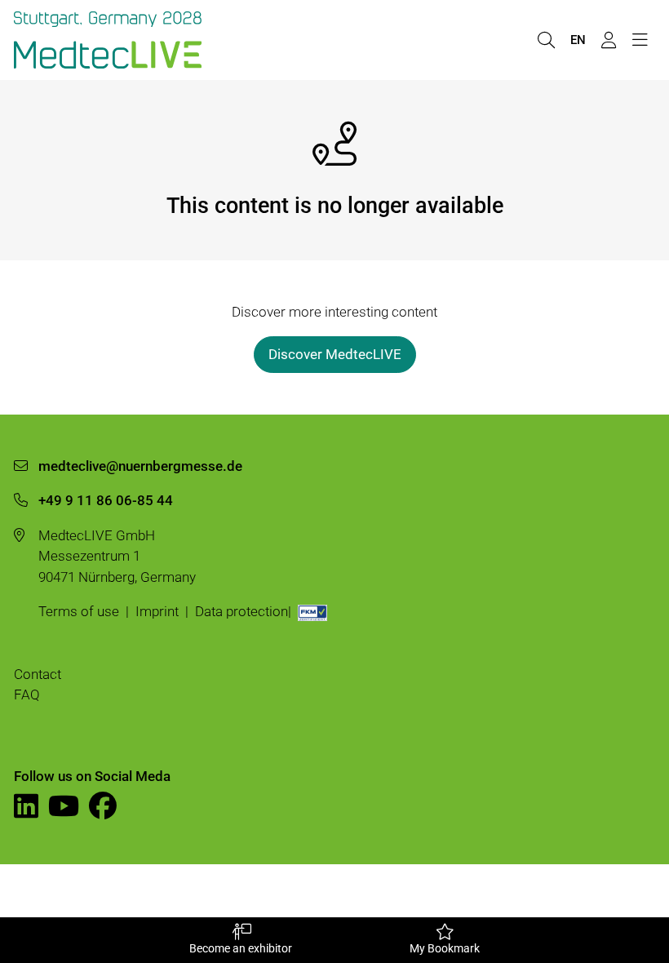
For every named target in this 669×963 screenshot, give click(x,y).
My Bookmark (445, 948)
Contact (37, 674)
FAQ (27, 694)
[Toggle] (639, 40)
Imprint (157, 611)
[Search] (545, 40)
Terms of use (78, 611)
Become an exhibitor (240, 948)
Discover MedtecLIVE (334, 354)
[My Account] (608, 40)
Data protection (241, 611)
